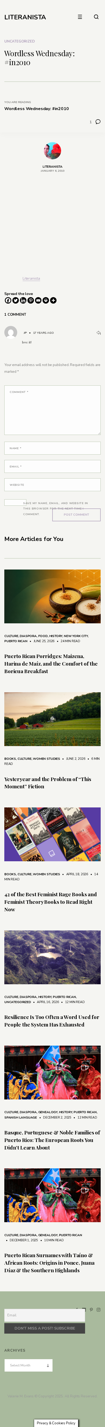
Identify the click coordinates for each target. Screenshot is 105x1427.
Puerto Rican (15, 641)
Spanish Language (20, 1117)
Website (17, 485)
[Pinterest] (30, 300)
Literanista (31, 278)
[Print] (46, 300)
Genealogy (47, 1112)
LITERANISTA (25, 17)
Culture (11, 636)
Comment (19, 392)
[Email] (38, 300)
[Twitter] (15, 300)
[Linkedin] (23, 300)
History (55, 636)
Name (15, 448)
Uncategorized (19, 41)
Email (16, 467)
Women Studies (46, 759)
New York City (76, 636)
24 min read (67, 641)
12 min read (72, 1002)
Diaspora (28, 636)
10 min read (51, 1240)
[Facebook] (8, 300)
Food (43, 636)
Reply (98, 333)
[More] (53, 300)
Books (10, 759)
